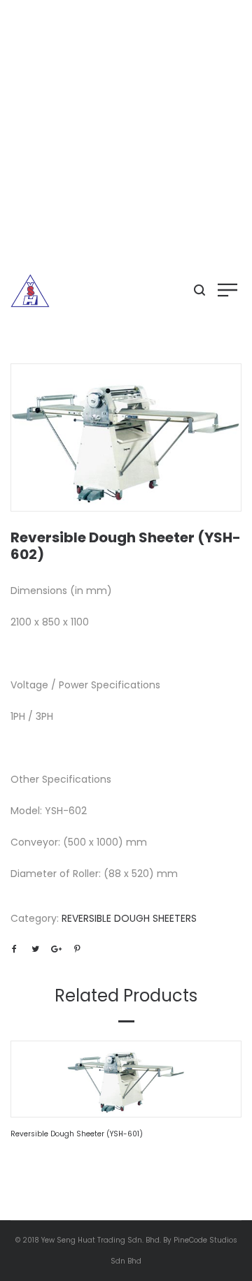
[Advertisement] (126, 133)
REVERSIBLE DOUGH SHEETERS (129, 918)
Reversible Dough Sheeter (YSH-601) (76, 1134)
